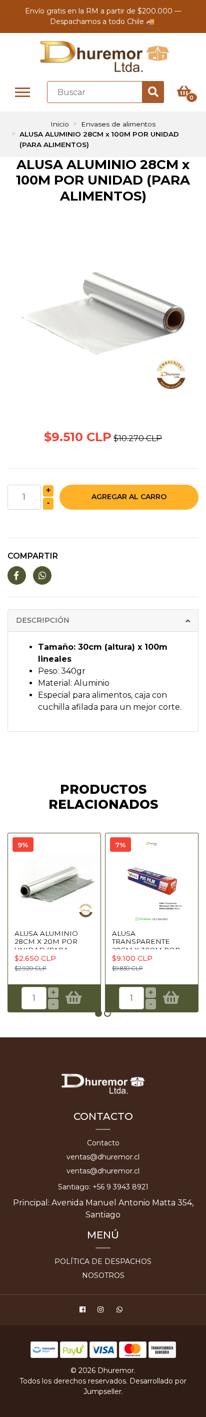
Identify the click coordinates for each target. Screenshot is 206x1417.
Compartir (33, 556)
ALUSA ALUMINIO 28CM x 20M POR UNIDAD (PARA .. (46, 941)
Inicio (59, 124)
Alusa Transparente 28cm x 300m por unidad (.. (146, 945)
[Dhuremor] (104, 57)
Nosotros (103, 1275)
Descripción (43, 620)
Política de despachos (103, 1261)
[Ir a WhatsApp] (120, 1310)
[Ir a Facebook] (84, 1310)
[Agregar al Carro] (73, 998)
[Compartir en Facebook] (17, 576)
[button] (98, 1013)
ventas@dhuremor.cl (103, 1156)
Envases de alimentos (118, 124)
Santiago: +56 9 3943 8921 (103, 1186)
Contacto (103, 1142)
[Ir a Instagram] (102, 1310)
